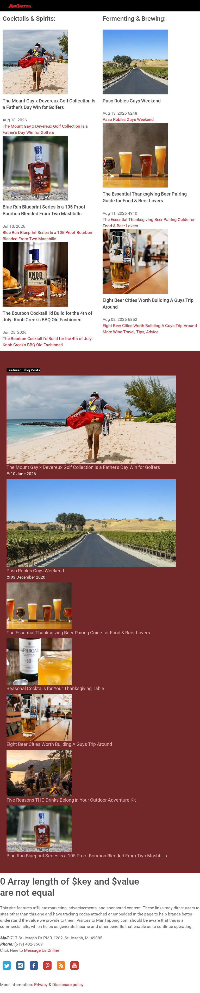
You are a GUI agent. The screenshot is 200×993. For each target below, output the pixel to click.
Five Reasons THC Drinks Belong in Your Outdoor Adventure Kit (71, 800)
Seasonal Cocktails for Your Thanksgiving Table (55, 688)
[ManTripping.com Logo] (20, 6)
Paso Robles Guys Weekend (128, 119)
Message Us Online (41, 950)
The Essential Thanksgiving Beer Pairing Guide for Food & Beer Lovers (78, 632)
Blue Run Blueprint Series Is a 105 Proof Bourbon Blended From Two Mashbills (87, 855)
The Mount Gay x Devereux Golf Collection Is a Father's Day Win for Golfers (83, 467)
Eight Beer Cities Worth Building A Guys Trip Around (150, 325)
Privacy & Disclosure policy (58, 984)
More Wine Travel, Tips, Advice (130, 331)
